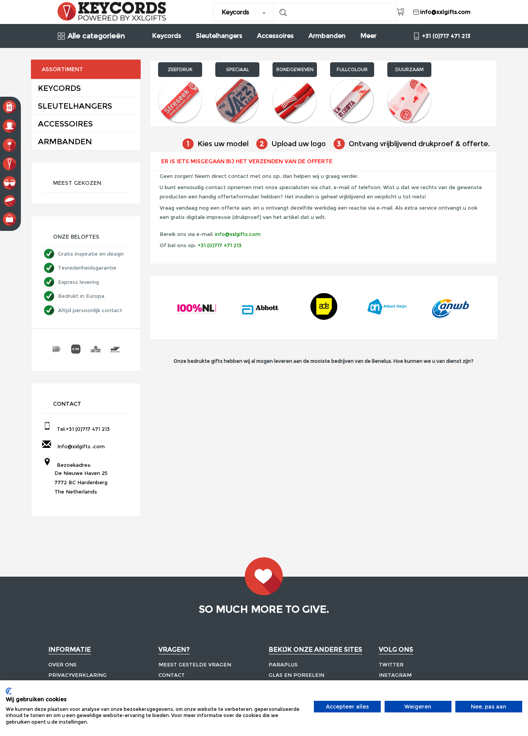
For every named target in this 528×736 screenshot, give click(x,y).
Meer (368, 35)
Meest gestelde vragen (194, 664)
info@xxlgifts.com (238, 234)
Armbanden (327, 35)
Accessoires (275, 35)
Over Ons (62, 664)
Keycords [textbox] (235, 12)
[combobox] (244, 12)
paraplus (283, 664)
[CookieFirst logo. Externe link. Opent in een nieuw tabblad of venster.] (9, 691)
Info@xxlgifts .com (79, 446)
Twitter (391, 664)
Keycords (166, 35)
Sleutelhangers (219, 35)
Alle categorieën (96, 36)
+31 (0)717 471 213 (220, 245)
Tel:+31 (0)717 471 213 (82, 429)
